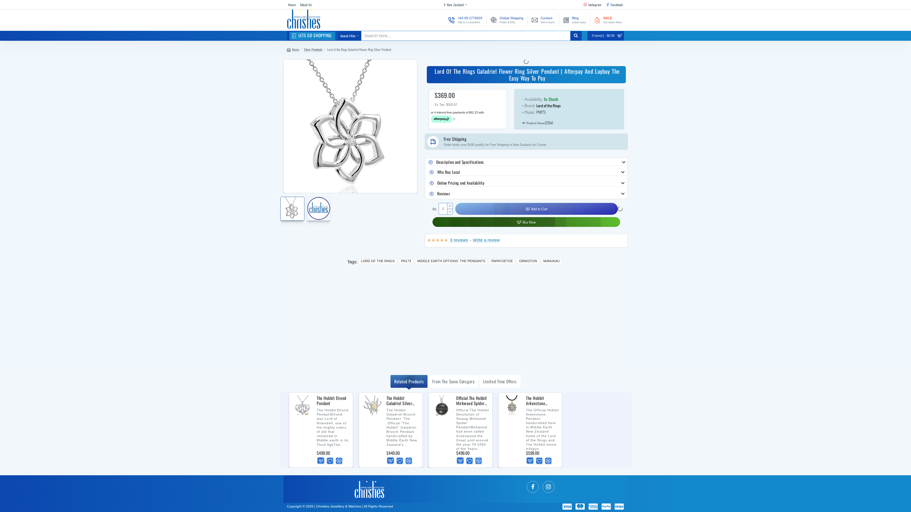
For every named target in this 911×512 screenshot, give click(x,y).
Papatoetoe (502, 261)
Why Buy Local (448, 172)
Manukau (551, 261)
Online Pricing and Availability (461, 183)
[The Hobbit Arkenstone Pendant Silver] (511, 405)
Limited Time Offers (500, 381)
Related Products (409, 381)
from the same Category (453, 381)
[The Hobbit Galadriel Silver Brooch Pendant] (372, 405)
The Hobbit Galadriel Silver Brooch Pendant (399, 400)
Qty (434, 209)
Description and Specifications (460, 162)
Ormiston (528, 261)
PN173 (406, 261)
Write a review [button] (486, 240)
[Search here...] (576, 36)
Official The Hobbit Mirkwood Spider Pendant (471, 400)
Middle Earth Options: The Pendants (451, 261)
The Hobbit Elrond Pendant (331, 400)
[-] (450, 212)
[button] (282, 206)
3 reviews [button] (459, 240)
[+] (450, 206)
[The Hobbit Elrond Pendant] (302, 405)
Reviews (443, 194)
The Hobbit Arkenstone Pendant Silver (538, 400)
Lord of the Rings (548, 106)
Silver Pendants (313, 49)
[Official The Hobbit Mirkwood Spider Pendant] (442, 405)
